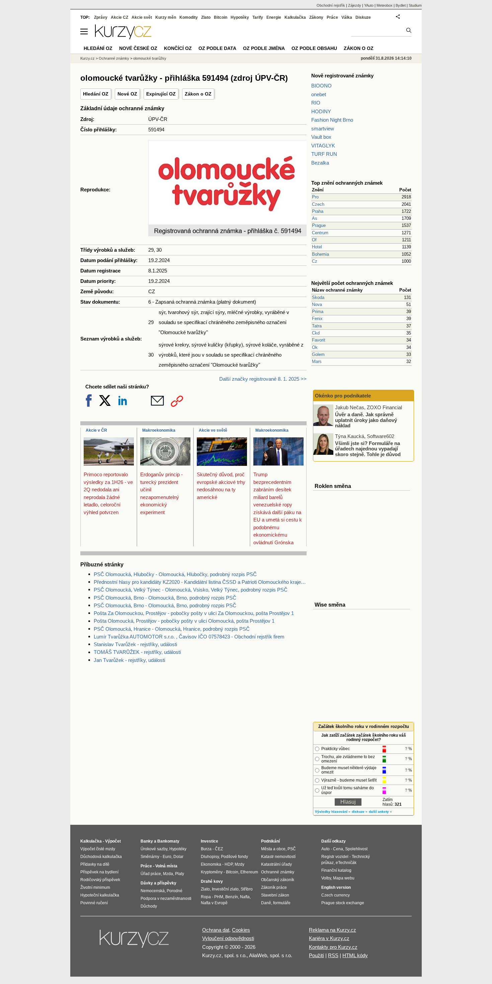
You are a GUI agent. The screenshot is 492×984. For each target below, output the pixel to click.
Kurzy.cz (87, 58)
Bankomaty (168, 841)
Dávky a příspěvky (158, 883)
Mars (317, 361)
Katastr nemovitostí (278, 856)
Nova (317, 304)
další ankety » (380, 811)
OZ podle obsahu (314, 48)
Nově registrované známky (342, 75)
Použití (316, 955)
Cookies (241, 930)
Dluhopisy (210, 856)
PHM (218, 897)
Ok (315, 347)
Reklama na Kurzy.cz (332, 930)
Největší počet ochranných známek (352, 283)
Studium (415, 5)
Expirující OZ (161, 94)
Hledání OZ (95, 94)
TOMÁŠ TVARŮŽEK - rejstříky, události (137, 652)
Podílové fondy (234, 856)
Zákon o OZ (198, 94)
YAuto (369, 5)
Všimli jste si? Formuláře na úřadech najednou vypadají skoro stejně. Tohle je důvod (368, 448)
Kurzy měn (165, 17)
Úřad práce (151, 873)
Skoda (318, 297)
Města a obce (273, 849)
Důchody (149, 906)
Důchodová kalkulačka (101, 856)
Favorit (318, 340)
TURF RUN (324, 154)
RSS (333, 955)
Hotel (317, 246)
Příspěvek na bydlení (99, 872)
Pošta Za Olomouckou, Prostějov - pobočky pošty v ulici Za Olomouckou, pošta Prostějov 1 (194, 613)
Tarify (257, 17)
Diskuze (363, 17)
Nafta (245, 897)
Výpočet (113, 841)
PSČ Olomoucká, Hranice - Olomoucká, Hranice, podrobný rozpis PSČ (172, 629)
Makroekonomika (158, 430)
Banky (147, 841)
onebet (318, 94)
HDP (229, 864)
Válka (346, 17)
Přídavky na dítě (94, 864)
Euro (167, 856)
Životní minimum (95, 887)
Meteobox (385, 5)
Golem (318, 354)
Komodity (188, 17)
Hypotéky (240, 17)
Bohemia (320, 254)
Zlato (206, 17)
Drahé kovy (212, 881)
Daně (266, 903)
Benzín (231, 897)
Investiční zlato (225, 889)
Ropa (206, 897)
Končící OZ (178, 48)
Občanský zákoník (277, 879)
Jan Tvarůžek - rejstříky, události (129, 660)
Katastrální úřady (276, 864)
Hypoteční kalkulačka (99, 895)
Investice (209, 841)
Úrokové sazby (154, 849)
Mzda (168, 873)
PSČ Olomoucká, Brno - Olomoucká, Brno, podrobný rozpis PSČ (165, 598)
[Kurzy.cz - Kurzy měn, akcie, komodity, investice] (123, 37)
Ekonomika (211, 864)
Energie (273, 17)
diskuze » (359, 811)
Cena (338, 849)
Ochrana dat (215, 930)
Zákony (316, 17)
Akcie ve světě (213, 430)
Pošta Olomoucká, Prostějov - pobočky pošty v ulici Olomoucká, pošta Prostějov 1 (184, 621)
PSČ (292, 849)
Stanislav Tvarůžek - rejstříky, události (135, 644)
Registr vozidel (334, 856)
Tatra (317, 325)
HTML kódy (355, 955)
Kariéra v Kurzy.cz (329, 938)
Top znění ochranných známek (347, 183)
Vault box (321, 137)
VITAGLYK (323, 145)
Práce (332, 17)
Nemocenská (153, 890)
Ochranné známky (114, 58)
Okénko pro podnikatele (343, 395)
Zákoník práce (274, 887)
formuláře (282, 903)
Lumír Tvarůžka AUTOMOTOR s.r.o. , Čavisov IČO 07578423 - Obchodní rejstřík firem (189, 636)
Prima (317, 311)
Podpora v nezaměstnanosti (166, 898)
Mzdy (239, 864)
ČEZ (219, 849)
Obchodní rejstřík (331, 5)
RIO (315, 103)
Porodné (174, 890)
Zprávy (100, 17)
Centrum (320, 232)
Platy (179, 873)
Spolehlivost (356, 849)
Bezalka (320, 163)
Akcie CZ (119, 17)
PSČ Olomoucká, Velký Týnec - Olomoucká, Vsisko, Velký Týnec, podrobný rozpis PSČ (191, 590)
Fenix (317, 318)
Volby (326, 878)
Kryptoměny (212, 872)
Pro (315, 196)
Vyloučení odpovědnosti (228, 938)
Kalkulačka (295, 17)
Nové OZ (127, 94)
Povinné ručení (94, 903)
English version (336, 887)
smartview (322, 128)
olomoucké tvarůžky (149, 58)
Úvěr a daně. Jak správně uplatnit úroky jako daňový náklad (366, 420)
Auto (325, 849)
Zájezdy (354, 5)
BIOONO (321, 85)
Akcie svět (142, 17)
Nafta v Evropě (214, 903)
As (314, 218)
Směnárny (150, 856)
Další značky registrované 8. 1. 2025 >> (263, 379)
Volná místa (166, 866)
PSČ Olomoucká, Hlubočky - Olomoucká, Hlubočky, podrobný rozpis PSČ (175, 574)
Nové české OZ (138, 48)
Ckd (316, 332)
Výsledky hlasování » (332, 811)
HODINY (321, 111)
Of (314, 239)
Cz (314, 261)
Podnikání (270, 841)
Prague (319, 225)
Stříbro (247, 889)
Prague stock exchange (342, 903)
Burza (206, 849)
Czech (318, 204)
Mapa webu (343, 878)
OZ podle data (217, 48)
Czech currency (335, 895)
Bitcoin (220, 17)
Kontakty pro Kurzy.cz (333, 947)
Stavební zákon (275, 895)
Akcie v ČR (96, 430)
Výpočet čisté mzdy (97, 849)
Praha (317, 211)
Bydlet (401, 5)
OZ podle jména (264, 48)
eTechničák (346, 862)
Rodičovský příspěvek (100, 879)
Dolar (178, 856)
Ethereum (249, 872)
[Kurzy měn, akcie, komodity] (135, 941)
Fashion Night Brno (332, 120)
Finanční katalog (336, 870)
